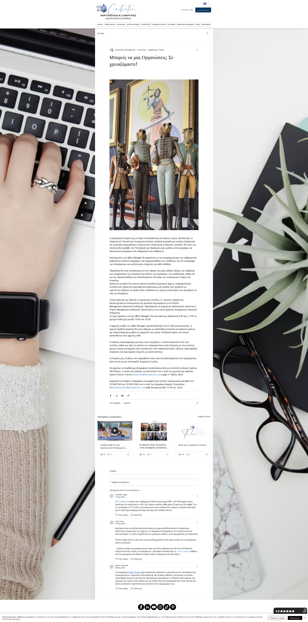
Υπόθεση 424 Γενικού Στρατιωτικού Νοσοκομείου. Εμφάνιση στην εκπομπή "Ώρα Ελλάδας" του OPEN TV (113, 446)
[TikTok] (167, 607)
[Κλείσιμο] (305, 618)
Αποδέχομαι (295, 618)
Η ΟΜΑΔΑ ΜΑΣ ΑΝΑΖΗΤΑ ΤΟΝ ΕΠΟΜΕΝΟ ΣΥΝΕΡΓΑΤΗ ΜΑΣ (154, 446)
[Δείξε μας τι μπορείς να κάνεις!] (193, 430)
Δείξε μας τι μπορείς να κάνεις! (192, 444)
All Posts (100, 33)
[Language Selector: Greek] (206, 3)
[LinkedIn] (147, 607)
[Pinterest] (173, 607)
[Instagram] (160, 607)
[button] (207, 33)
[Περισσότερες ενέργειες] (197, 49)
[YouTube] (154, 607)
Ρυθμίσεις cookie (277, 618)
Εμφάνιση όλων (204, 416)
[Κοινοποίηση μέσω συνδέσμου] (128, 395)
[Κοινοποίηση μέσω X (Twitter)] (116, 395)
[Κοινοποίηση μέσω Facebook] (110, 395)
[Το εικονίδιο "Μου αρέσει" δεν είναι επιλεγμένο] (116, 515)
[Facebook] (141, 607)
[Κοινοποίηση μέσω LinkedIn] (122, 395)
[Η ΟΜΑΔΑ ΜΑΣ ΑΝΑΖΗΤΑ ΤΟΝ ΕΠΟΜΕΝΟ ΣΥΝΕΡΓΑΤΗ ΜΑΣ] (154, 430)
